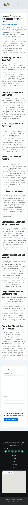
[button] (18, 4)
